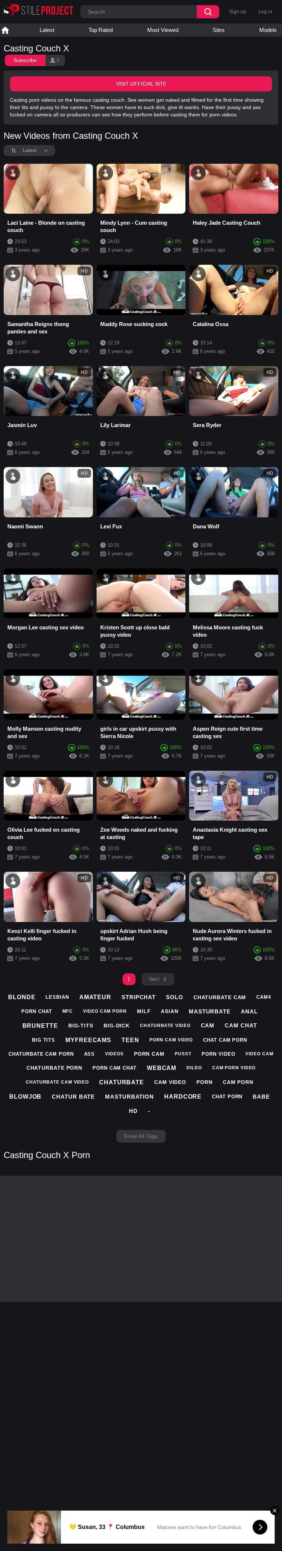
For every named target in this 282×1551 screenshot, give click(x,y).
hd (133, 1111)
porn (204, 1082)
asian (169, 1011)
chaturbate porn (54, 1068)
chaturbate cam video (57, 1082)
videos (114, 1053)
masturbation (129, 1096)
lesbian (57, 997)
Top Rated (100, 30)
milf (144, 1011)
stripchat (139, 997)
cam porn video (234, 1067)
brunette (40, 1026)
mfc (67, 1011)
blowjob (25, 1096)
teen (130, 1040)
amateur (95, 997)
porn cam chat (115, 1068)
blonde (21, 997)
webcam (161, 1068)
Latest (47, 30)
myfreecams (88, 1040)
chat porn (227, 1096)
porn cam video (171, 1039)
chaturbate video (165, 1025)
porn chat (36, 1011)
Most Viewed (162, 30)
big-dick (117, 1025)
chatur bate (73, 1096)
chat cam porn (225, 1040)
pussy (183, 1053)
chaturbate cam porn (40, 1054)
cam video (170, 1082)
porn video (218, 1054)
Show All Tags (141, 1136)
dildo (194, 1067)
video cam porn (105, 1011)
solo (174, 997)
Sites (219, 30)
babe (261, 1096)
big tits (43, 1040)
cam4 (263, 997)
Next (154, 979)
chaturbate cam (220, 997)
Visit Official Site (141, 84)
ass (89, 1054)
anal (249, 1011)
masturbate (210, 1011)
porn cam (149, 1054)
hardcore (183, 1096)
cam (208, 1025)
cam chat (241, 1025)
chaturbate (121, 1082)
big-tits (80, 1025)
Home (5, 30)
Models (268, 30)
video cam (259, 1053)
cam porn (238, 1082)
